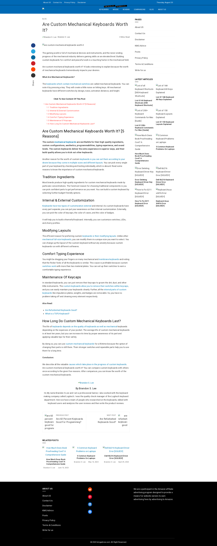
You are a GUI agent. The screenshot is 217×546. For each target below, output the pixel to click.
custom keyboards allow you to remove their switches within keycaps (95, 286)
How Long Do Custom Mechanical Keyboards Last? (71, 124)
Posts (137, 52)
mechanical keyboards (65, 142)
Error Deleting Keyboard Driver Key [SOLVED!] (143, 182)
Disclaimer (82, 2)
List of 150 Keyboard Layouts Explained (165, 123)
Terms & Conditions (144, 64)
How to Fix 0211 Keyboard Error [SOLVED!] (142, 203)
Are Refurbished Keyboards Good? (61, 310)
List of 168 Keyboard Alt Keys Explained (165, 98)
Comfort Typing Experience (60, 117)
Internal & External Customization (63, 110)
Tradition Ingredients (57, 107)
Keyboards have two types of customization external (66, 206)
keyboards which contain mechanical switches (68, 84)
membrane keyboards (109, 259)
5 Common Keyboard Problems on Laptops (86, 457)
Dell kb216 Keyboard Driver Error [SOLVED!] (116, 457)
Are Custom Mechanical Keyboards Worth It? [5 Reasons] (70, 104)
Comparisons (139, 9)
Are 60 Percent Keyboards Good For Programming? (69, 418)
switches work (49, 266)
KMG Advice (140, 46)
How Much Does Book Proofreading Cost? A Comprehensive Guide (55, 461)
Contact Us (57, 2)
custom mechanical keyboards (80, 344)
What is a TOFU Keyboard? (57, 313)
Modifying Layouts (56, 114)
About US (47, 2)
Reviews (126, 9)
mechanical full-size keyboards (56, 239)
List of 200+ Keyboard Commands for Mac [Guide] (144, 127)
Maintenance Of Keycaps (59, 120)
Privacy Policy (69, 2)
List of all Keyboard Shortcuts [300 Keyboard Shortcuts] (144, 102)
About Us (162, 9)
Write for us (140, 70)
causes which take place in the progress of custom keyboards (98, 364)
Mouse (116, 8)
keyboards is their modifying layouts (99, 236)
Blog (152, 9)
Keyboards (105, 8)
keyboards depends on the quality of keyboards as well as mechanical (84, 326)
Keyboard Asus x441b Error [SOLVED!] (162, 203)
